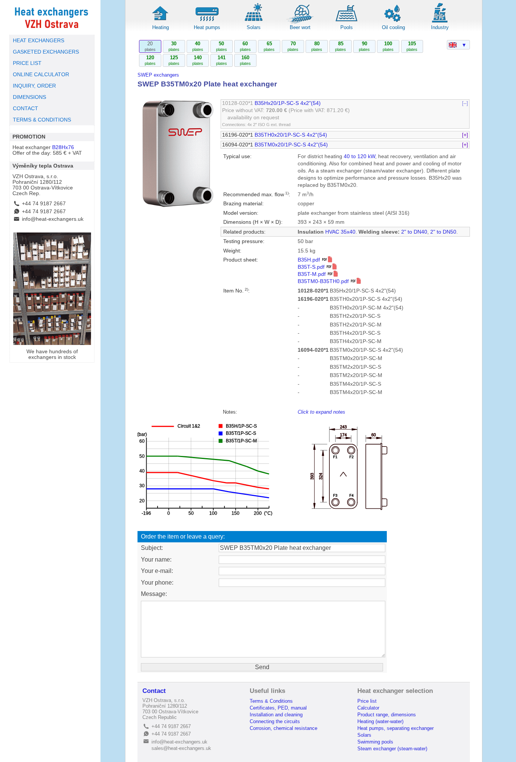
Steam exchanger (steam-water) (392, 748)
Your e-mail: (157, 571)
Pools (346, 27)
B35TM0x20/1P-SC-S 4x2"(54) (291, 145)
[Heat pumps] (207, 22)
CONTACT (25, 108)
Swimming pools (375, 742)
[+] (465, 135)
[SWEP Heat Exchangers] (51, 17)
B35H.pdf (309, 260)
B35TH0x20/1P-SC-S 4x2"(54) (291, 135)
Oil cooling (393, 27)
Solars (254, 27)
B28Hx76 (63, 147)
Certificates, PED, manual (278, 708)
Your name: (156, 559)
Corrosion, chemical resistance (283, 728)
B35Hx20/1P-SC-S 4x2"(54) (288, 103)
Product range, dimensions (386, 714)
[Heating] (160, 22)
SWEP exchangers (158, 75)
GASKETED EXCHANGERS (46, 52)
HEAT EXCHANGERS (38, 40)
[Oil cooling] (393, 22)
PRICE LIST (27, 63)
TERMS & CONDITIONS (42, 120)
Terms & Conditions (271, 701)
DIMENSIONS (29, 97)
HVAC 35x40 (340, 232)
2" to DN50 (443, 232)
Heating (160, 27)
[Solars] (253, 22)
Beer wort (300, 27)
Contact (154, 690)
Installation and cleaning (276, 714)
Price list (367, 701)
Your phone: (157, 582)
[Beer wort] (300, 22)
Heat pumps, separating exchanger (395, 728)
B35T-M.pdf (312, 274)
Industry (440, 27)
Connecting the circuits (275, 721)
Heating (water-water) (380, 721)
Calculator (368, 708)
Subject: (152, 548)
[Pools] (346, 22)
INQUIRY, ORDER (34, 86)
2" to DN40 (414, 232)
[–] (465, 103)
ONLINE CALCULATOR (41, 74)
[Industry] (439, 22)
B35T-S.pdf (312, 267)
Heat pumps (207, 27)
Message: (154, 594)
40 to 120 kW (359, 156)
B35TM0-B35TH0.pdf (324, 281)
